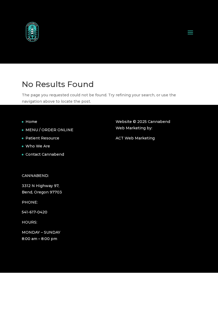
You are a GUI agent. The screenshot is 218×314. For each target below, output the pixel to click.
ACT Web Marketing (135, 138)
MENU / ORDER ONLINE (49, 129)
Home (31, 121)
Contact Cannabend (45, 154)
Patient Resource (42, 138)
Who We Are (38, 146)
